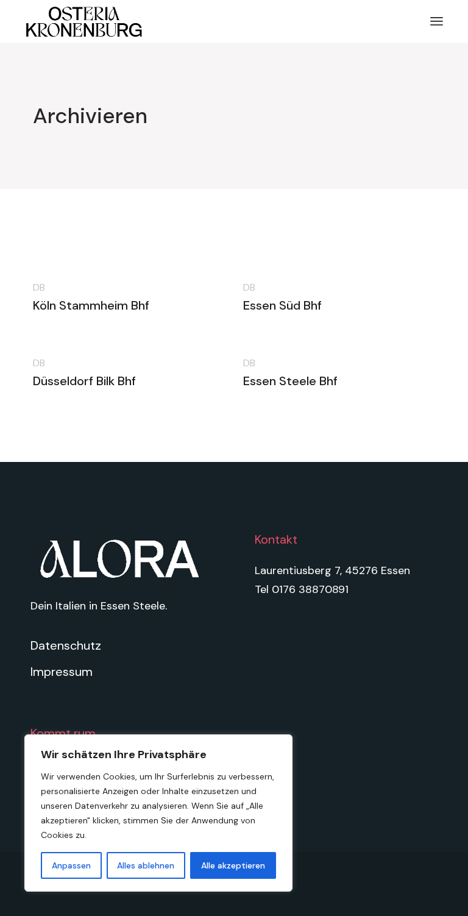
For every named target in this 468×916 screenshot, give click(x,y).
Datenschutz (65, 645)
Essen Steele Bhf (290, 381)
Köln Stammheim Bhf (91, 305)
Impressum (61, 672)
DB (39, 287)
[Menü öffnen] (436, 21)
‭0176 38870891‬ (310, 589)
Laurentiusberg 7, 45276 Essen (332, 570)
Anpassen (71, 865)
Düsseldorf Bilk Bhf (84, 381)
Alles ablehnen (145, 865)
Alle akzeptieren (233, 865)
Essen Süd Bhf (282, 305)
